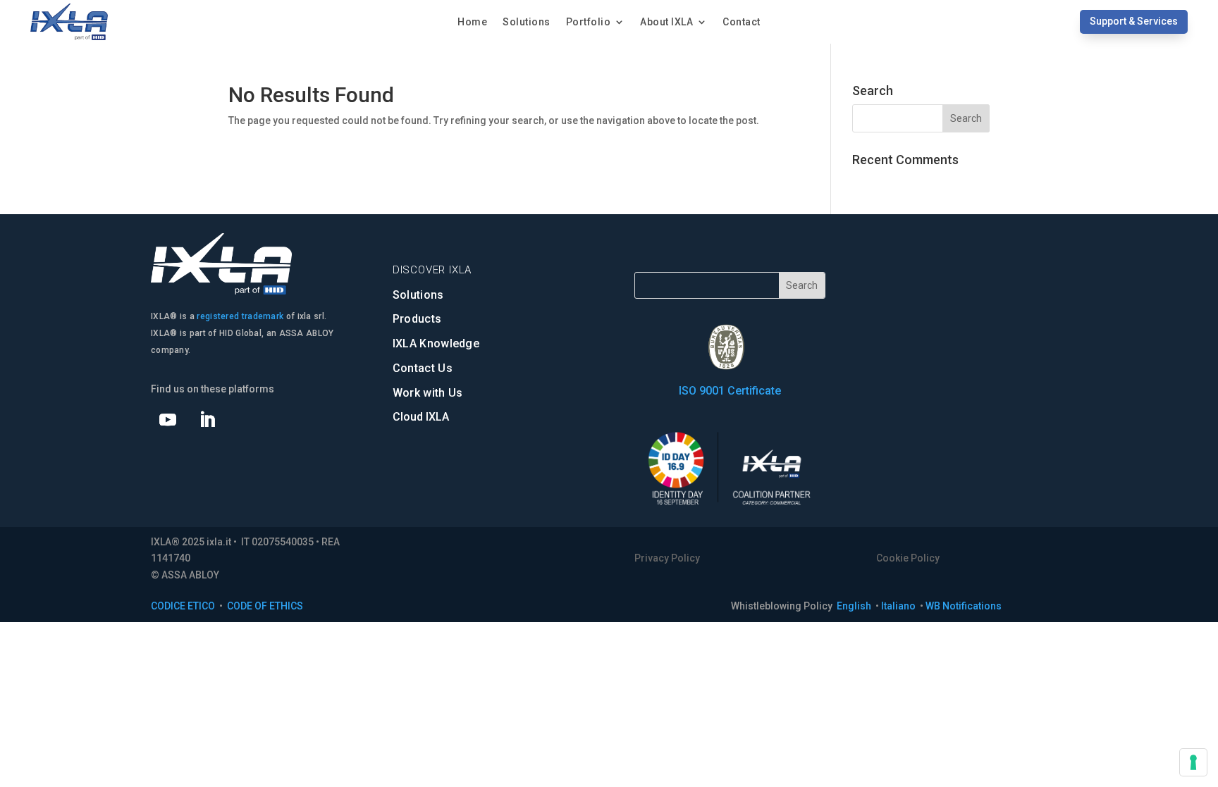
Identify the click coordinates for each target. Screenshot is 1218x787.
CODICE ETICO (183, 606)
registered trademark (240, 316)
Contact (741, 22)
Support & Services (1134, 21)
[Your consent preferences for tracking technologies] (1193, 762)
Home (472, 22)
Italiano (899, 606)
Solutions (526, 22)
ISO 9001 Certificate (730, 390)
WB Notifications (963, 606)
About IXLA (666, 22)
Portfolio (588, 22)
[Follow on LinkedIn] (207, 420)
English (855, 606)
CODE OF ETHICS (265, 606)
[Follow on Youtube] (168, 420)
